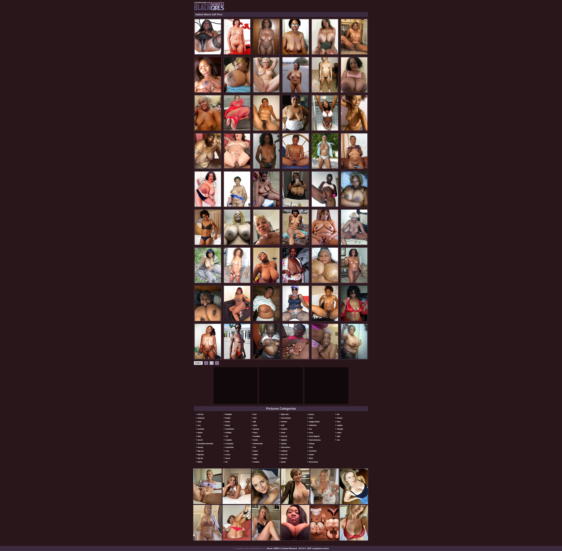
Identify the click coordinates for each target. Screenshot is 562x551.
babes (200, 433)
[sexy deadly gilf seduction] (208, 74)
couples (228, 440)
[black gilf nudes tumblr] (325, 303)
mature (284, 422)
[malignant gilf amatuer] (237, 341)
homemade (258, 444)
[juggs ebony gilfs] (208, 341)
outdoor (284, 451)
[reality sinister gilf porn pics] (266, 303)
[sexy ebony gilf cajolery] (237, 227)
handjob (256, 436)
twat (338, 422)
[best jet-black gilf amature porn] (237, 36)
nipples (284, 440)
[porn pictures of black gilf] (266, 341)
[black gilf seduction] (295, 265)
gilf (254, 422)
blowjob (228, 414)
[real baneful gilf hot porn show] (325, 112)
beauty (200, 447)
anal (199, 422)
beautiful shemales (205, 444)
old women (285, 447)
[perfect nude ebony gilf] (237, 112)
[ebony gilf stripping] (354, 303)
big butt (201, 455)
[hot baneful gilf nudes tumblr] (295, 112)
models (284, 429)
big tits (200, 458)
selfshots (313, 425)
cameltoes (229, 429)
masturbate (286, 418)
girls (255, 425)
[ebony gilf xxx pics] (266, 112)
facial (227, 458)
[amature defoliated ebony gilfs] (208, 151)
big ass (201, 451)
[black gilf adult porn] (295, 151)
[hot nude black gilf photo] (325, 227)
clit (226, 436)
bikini (200, 462)
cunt (227, 451)
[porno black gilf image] (266, 151)
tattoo (311, 455)
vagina (339, 425)
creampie (229, 444)
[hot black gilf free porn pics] (208, 189)
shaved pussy (315, 440)
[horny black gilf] (354, 227)
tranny (339, 418)
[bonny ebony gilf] (208, 265)
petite (283, 462)
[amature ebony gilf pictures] (237, 74)
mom (283, 433)
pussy (311, 414)
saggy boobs (314, 422)
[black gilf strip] (237, 189)
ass (199, 425)
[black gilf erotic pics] (354, 151)
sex (310, 429)
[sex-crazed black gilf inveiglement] (354, 74)
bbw (199, 436)
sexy (311, 433)
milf (282, 425)
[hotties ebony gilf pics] (325, 265)
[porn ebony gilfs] (295, 36)
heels (255, 440)
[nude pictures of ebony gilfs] (354, 265)
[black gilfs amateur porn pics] (208, 36)
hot (254, 447)
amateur (201, 418)
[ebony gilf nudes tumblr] (266, 189)
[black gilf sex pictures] (354, 36)
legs (255, 458)
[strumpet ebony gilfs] (325, 189)
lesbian (256, 462)
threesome (313, 462)
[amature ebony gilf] (325, 341)
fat (226, 462)
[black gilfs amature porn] (237, 303)
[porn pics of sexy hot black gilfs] (354, 341)
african (200, 414)
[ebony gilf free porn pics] (295, 74)
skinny (312, 444)
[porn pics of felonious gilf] (237, 265)
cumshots (229, 447)
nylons (284, 444)
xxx (338, 440)
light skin (285, 414)
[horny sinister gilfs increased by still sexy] (325, 74)
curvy (227, 455)
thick (311, 458)
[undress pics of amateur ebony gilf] (354, 189)
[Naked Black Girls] (209, 6)
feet (255, 414)
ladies (255, 455)
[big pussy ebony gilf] (325, 151)
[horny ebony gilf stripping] (208, 112)
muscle (284, 436)
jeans (255, 451)
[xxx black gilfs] (266, 265)
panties (284, 458)
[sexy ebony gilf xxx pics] (295, 189)
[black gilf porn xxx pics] (354, 112)
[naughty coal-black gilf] (295, 341)
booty (227, 422)
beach (200, 440)
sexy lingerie (314, 436)
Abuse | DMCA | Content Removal (282, 548)
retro (311, 418)
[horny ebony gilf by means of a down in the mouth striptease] (325, 36)
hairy (255, 433)
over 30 (284, 455)
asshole (201, 429)
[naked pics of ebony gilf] (295, 227)
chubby (228, 433)
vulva (339, 433)
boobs (228, 418)
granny (256, 429)
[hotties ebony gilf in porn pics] (266, 227)
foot (255, 418)
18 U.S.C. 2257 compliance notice (313, 548)
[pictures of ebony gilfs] (266, 36)
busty (227, 425)
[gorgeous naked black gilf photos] (208, 303)
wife (338, 436)
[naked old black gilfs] (295, 303)
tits (338, 414)
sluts (311, 447)
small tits (313, 451)
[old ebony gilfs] (208, 227)
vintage (340, 429)
